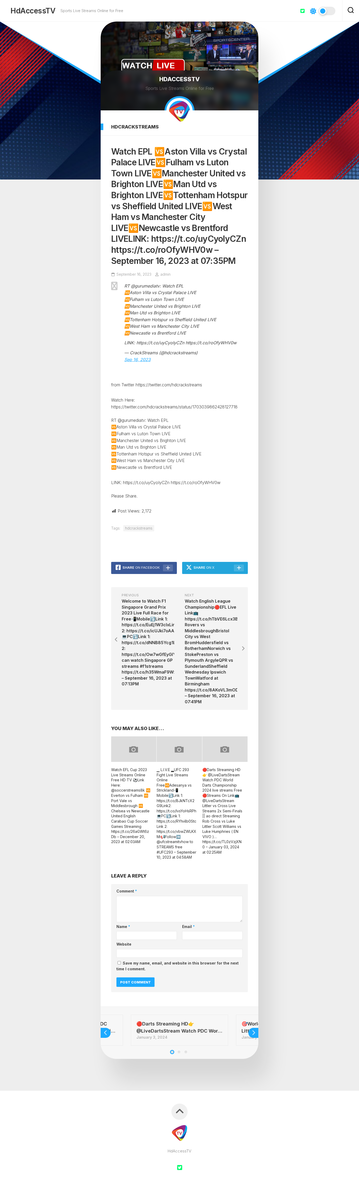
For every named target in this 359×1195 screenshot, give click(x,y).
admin (165, 274)
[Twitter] (302, 10)
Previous (106, 1033)
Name (123, 926)
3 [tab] (185, 1052)
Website (123, 944)
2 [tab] (179, 1052)
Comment (126, 891)
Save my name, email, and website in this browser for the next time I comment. (177, 966)
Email (188, 926)
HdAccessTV (33, 10)
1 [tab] (172, 1052)
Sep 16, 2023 (137, 359)
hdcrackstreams (135, 127)
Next (253, 1033)
